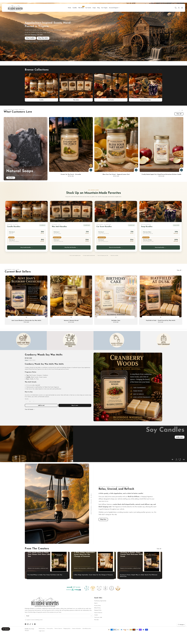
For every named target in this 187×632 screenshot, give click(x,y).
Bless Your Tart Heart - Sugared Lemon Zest (116, 174)
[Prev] (173, 459)
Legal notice (41, 630)
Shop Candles (30, 38)
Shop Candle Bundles (26, 247)
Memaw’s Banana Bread (71, 320)
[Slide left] (158, 69)
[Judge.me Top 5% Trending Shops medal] (111, 588)
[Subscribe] (91, 616)
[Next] (182, 459)
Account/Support (113, 8)
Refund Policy (97, 608)
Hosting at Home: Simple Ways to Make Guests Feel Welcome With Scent (138, 575)
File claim (96, 619)
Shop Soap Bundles (160, 247)
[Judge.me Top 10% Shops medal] (118, 588)
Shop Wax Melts (43, 38)
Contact (96, 615)
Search (96, 603)
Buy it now (75, 405)
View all (179, 114)
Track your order (98, 617)
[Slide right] (161, 69)
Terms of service (58, 628)
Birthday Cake (116, 320)
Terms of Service (98, 612)
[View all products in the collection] (41, 85)
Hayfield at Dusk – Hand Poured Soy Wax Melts (160, 320)
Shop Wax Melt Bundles (71, 247)
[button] (175, 7)
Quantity (26, 399)
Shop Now (10, 177)
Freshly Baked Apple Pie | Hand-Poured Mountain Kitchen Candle (161, 174)
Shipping (26, 360)
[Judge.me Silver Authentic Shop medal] (99, 588)
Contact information (76, 628)
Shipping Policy (97, 610)
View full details (29, 409)
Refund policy (42, 628)
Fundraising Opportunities (100, 600)
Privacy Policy (97, 605)
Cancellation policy (86, 628)
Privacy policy (50, 628)
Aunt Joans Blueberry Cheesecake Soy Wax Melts (26, 320)
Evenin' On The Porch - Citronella (71, 174)
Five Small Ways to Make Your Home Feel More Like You (45, 574)
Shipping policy (66, 628)
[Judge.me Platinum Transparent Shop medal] (86, 588)
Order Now (179, 437)
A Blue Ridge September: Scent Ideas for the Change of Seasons (93, 574)
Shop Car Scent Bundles (115, 247)
